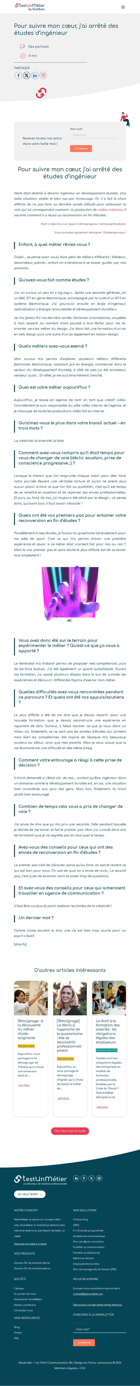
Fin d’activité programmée (88, 1230)
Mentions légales (65, 1368)
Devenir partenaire (25, 1305)
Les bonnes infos (106, 1050)
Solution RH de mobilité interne (32, 1263)
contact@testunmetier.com (88, 1294)
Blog (17, 1327)
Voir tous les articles (70, 1131)
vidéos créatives (110, 210)
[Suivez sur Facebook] (84, 1178)
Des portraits (38, 46)
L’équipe (19, 1288)
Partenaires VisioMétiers (28, 1299)
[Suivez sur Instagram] (99, 1178)
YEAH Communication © (56, 1362)
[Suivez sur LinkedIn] (76, 1178)
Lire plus (24, 1085)
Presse (18, 1332)
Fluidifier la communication (88, 1247)
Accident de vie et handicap (89, 1236)
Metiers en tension (83, 1258)
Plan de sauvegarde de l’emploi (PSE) (94, 1269)
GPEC (76, 1225)
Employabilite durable (86, 1264)
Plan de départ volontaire (88, 1242)
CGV (82, 1368)
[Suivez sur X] (91, 1178)
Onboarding (80, 1219)
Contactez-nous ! (115, 232)
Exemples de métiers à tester (30, 1244)
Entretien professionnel (86, 1253)
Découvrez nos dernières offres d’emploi (97, 1305)
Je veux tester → (29, 1194)
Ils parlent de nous (25, 1294)
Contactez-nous (23, 1310)
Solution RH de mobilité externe (32, 1268)
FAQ (16, 1338)
